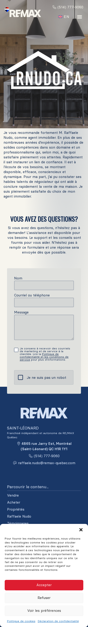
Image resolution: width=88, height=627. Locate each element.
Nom (18, 278)
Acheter (13, 502)
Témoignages (18, 523)
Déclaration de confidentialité (58, 621)
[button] (81, 529)
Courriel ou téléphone (32, 295)
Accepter (44, 585)
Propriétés (15, 509)
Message (21, 312)
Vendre (13, 495)
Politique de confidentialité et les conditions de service (44, 356)
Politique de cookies (21, 621)
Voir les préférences (44, 610)
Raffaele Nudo (19, 516)
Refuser (44, 598)
